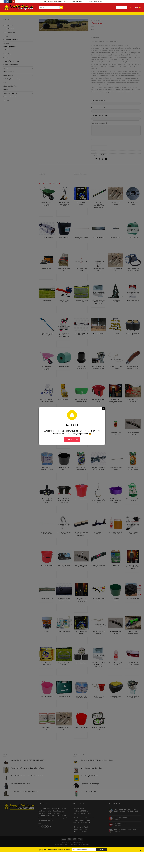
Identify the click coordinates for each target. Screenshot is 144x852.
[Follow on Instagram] (7, 1)
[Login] (130, 7)
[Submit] (61, 7)
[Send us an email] (10, 1)
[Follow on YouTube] (13, 1)
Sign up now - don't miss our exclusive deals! (54, 850)
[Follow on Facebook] (5, 1)
